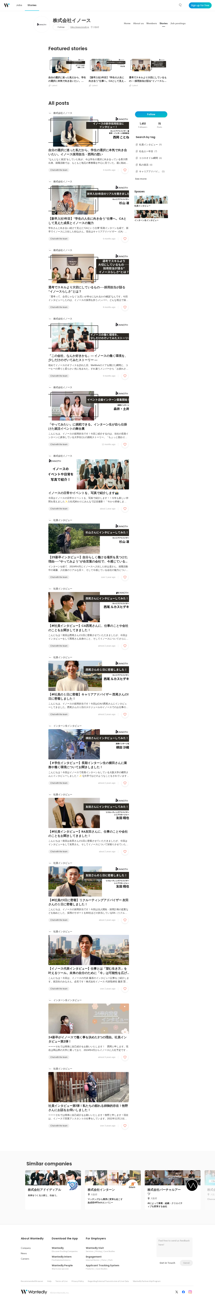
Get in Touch (167, 1263)
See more (141, 178)
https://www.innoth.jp (79, 27)
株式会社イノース (72, 20)
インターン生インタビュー (67, 725)
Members (151, 23)
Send (186, 1263)
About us (138, 23)
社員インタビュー (62, 520)
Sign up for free (200, 5)
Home (127, 23)
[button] (32, 1239)
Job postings (178, 23)
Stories (164, 23)
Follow (61, 27)
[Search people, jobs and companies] (180, 5)
